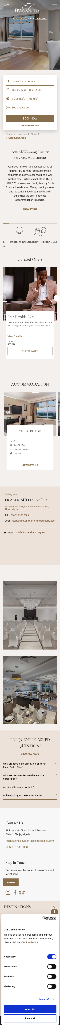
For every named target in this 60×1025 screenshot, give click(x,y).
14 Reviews (41, 18)
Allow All (30, 1009)
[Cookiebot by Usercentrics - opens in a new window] (42, 918)
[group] (30, 615)
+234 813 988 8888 (19, 515)
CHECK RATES (30, 351)
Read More (30, 208)
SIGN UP (11, 882)
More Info (44, 999)
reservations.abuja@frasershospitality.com (33, 520)
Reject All (30, 1018)
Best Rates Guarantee (30, 125)
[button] (57, 298)
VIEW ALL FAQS (30, 753)
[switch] (51, 966)
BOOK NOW (30, 118)
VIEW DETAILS (30, 465)
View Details (15, 336)
